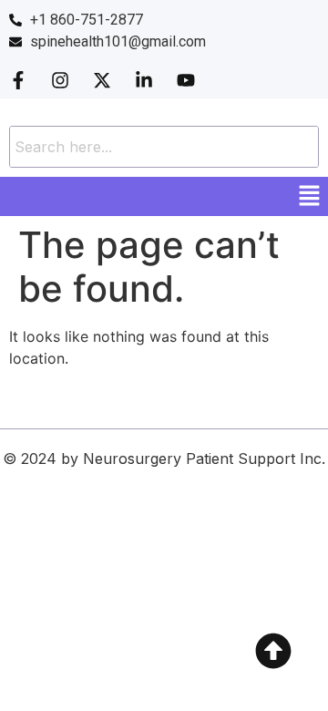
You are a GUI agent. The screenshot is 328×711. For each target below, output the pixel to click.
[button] (310, 196)
